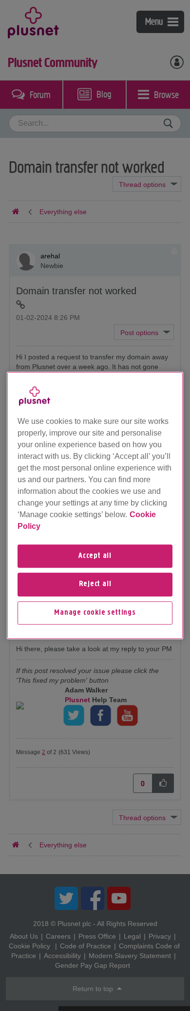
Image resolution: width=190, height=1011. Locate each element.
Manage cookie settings (95, 613)
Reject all (95, 585)
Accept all (95, 556)
